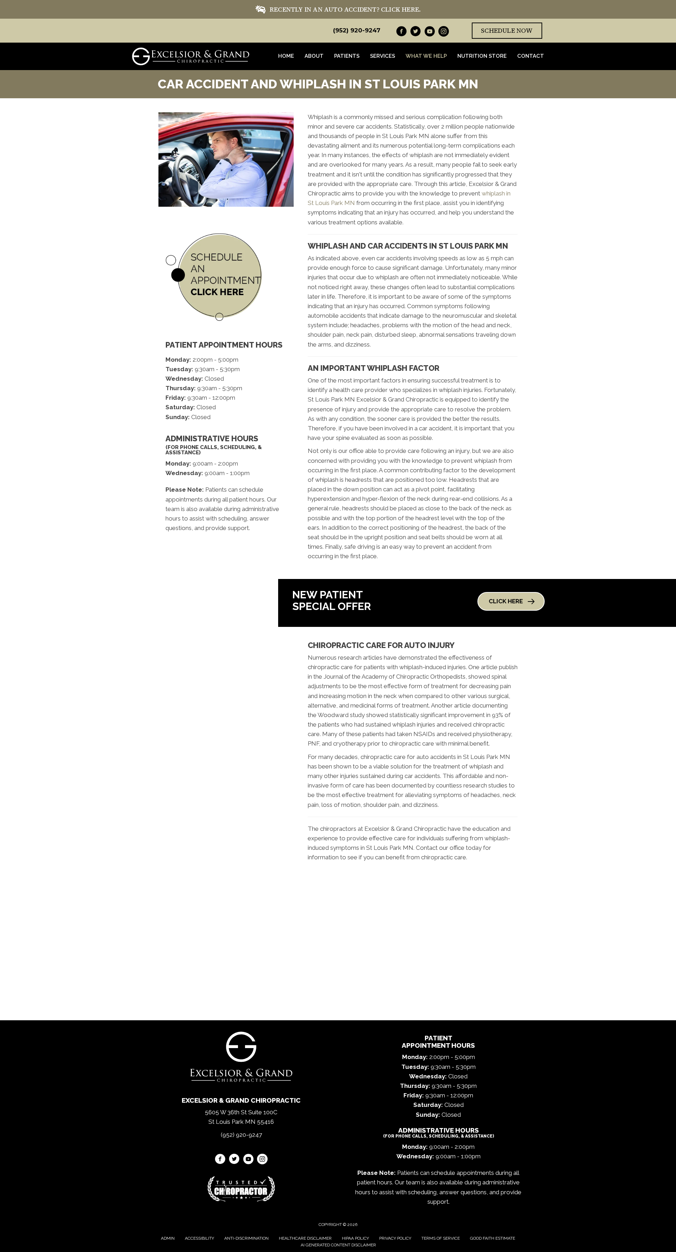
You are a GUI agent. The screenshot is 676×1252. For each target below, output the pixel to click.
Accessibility (199, 1238)
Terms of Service (440, 1238)
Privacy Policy (395, 1238)
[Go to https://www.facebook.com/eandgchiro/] (401, 32)
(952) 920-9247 (356, 30)
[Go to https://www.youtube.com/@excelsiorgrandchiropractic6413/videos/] (429, 32)
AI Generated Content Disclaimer (338, 1244)
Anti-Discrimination (246, 1238)
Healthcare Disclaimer (305, 1238)
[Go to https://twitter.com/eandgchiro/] (415, 32)
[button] (511, 601)
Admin (168, 1238)
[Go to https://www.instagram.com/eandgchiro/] (443, 32)
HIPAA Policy (355, 1238)
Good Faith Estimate (492, 1238)
